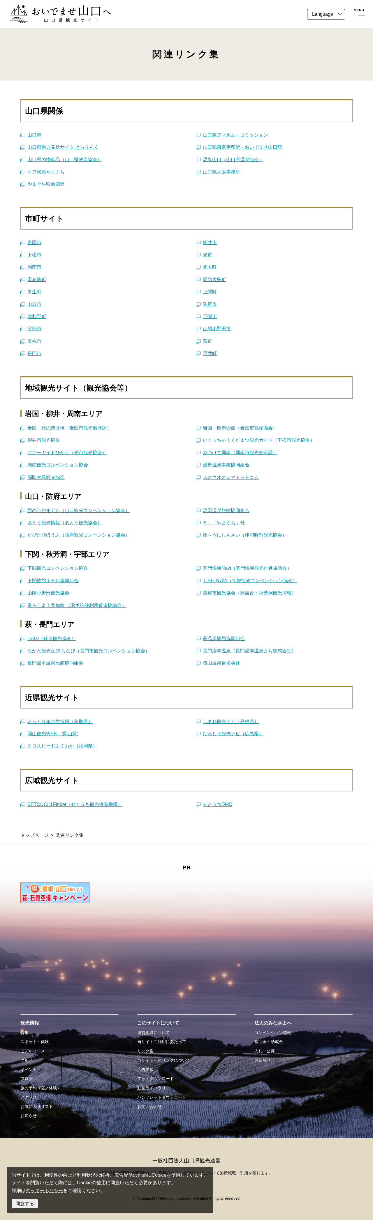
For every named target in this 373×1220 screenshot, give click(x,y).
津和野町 (36, 316)
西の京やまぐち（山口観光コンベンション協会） (78, 510)
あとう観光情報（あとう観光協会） (64, 522)
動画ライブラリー (153, 1088)
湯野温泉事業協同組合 (226, 464)
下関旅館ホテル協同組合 (53, 580)
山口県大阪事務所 (221, 171)
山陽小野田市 (217, 328)
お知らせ (28, 1115)
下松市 (34, 254)
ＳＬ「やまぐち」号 (224, 522)
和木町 (210, 266)
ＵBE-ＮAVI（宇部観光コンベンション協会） (250, 580)
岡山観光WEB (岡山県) (52, 733)
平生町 (34, 291)
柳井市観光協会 (43, 440)
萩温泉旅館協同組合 (224, 638)
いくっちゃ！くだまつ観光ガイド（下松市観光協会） (259, 440)
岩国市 (34, 242)
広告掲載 (145, 1069)
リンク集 (145, 1051)
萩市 (207, 341)
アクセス (28, 1097)
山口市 (34, 304)
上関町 (210, 291)
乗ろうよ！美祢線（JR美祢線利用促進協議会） (76, 605)
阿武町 (210, 353)
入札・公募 (264, 1051)
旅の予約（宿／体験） (40, 1088)
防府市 (210, 304)
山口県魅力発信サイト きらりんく (62, 147)
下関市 (210, 316)
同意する (24, 1203)
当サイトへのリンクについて (163, 1060)
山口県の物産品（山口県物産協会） (64, 159)
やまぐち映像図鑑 (46, 184)
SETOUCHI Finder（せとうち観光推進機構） (74, 804)
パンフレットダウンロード (161, 1097)
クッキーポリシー (44, 1190)
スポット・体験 (34, 1041)
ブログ (26, 1078)
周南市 (34, 266)
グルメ (26, 1060)
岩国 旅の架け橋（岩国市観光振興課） (69, 427)
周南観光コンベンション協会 (57, 464)
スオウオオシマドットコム (231, 477)
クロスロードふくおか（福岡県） (62, 745)
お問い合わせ (149, 1106)
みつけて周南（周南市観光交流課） (240, 452)
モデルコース (32, 1051)
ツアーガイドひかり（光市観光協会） (67, 452)
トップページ (34, 835)
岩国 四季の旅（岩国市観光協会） (240, 427)
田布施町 (36, 279)
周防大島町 (214, 279)
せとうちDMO (217, 804)
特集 (24, 1032)
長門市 (34, 353)
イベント (28, 1069)
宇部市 (34, 328)
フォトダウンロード (155, 1078)
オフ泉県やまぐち (46, 171)
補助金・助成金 (268, 1041)
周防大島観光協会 (46, 477)
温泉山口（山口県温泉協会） (233, 159)
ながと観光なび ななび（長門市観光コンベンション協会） (88, 650)
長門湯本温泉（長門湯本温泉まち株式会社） (249, 650)
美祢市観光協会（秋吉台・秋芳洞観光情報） (249, 592)
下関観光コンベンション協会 (57, 568)
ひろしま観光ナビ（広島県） (233, 733)
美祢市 (34, 341)
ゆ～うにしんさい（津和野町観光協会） (245, 534)
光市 (207, 254)
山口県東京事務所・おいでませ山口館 (242, 147)
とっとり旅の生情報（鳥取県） (60, 721)
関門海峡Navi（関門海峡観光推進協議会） (247, 568)
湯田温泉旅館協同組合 (226, 510)
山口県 (34, 134)
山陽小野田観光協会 (48, 592)
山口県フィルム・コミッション (235, 134)
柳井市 (210, 242)
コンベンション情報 (272, 1032)
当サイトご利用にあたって (161, 1041)
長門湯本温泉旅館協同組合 (55, 662)
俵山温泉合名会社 (221, 662)
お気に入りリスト (36, 1106)
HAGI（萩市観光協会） (51, 638)
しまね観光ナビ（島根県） (231, 721)
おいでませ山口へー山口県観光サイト (49, 8)
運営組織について (153, 1032)
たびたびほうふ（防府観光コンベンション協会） (78, 534)
